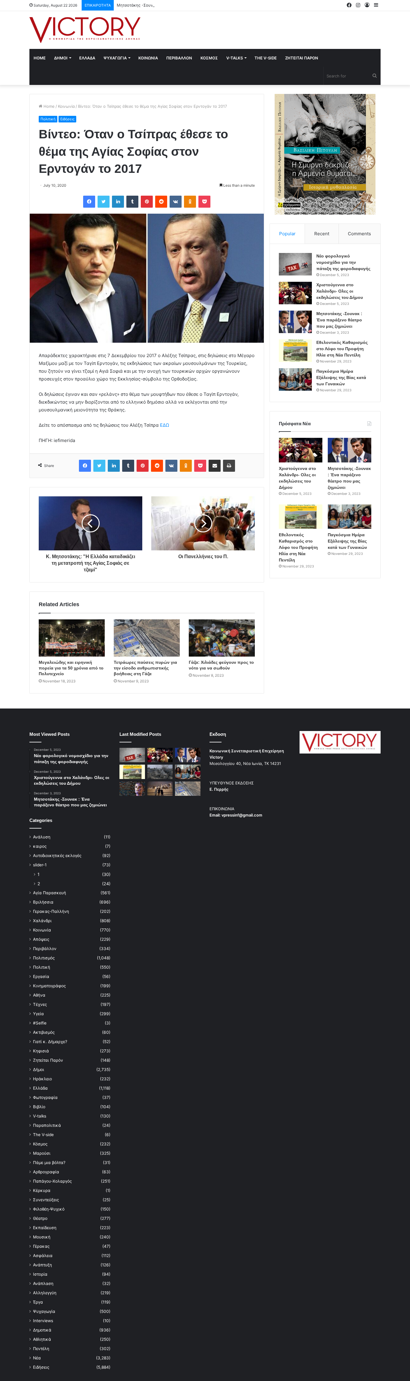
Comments (359, 233)
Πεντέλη (41, 1348)
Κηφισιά (41, 1051)
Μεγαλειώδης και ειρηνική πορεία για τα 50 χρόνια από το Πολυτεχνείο (71, 668)
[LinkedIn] (118, 202)
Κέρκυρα (41, 1190)
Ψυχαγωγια (115, 58)
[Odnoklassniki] (190, 202)
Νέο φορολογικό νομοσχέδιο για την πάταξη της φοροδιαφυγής (343, 262)
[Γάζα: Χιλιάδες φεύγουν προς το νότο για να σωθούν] (222, 638)
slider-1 (40, 864)
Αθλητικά (42, 1339)
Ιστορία (40, 1274)
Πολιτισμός (44, 957)
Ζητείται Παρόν (48, 1060)
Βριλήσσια (43, 902)
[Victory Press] (84, 30)
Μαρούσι (41, 1153)
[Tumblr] (132, 202)
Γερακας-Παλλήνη (51, 911)
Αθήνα (39, 995)
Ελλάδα (40, 1088)
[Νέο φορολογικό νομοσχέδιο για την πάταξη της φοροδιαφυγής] (295, 264)
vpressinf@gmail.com (242, 815)
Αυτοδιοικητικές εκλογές (57, 855)
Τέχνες (40, 1004)
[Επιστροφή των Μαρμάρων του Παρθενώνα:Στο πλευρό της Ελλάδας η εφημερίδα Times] (160, 788)
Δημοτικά (42, 1330)
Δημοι (61, 58)
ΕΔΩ (164, 425)
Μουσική (41, 1237)
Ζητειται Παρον (301, 58)
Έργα (38, 1302)
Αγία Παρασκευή (49, 892)
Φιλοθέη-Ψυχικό (49, 1209)
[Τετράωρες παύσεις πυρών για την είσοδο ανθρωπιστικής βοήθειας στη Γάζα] (147, 638)
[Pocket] (204, 202)
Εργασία (41, 976)
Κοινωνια (148, 58)
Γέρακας (41, 1246)
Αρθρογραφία (46, 1171)
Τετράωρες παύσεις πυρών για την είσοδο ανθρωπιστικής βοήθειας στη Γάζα (145, 668)
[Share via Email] (215, 466)
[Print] (229, 466)
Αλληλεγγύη (44, 1292)
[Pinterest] (147, 202)
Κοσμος (209, 58)
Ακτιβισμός (44, 1032)
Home (40, 58)
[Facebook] (89, 202)
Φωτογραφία (45, 1097)
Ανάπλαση (43, 1283)
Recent (321, 233)
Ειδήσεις (67, 119)
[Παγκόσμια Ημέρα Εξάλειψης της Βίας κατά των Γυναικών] (295, 379)
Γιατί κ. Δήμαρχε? (50, 1041)
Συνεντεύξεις (46, 1199)
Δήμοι (38, 1069)
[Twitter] (104, 202)
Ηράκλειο (42, 1078)
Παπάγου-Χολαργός (52, 1181)
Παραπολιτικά (47, 1125)
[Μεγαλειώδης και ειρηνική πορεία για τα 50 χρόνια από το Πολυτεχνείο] (72, 638)
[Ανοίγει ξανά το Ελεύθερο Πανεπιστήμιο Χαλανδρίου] (132, 788)
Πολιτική (48, 119)
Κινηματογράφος (49, 985)
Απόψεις (41, 939)
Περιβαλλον (179, 58)
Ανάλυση (41, 837)
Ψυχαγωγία (44, 1311)
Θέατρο (40, 1218)
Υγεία (38, 1013)
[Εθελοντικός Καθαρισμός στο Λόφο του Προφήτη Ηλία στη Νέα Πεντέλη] (295, 350)
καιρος (40, 846)
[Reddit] (161, 202)
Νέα (37, 1357)
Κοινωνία (66, 106)
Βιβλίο (39, 1106)
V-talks (234, 58)
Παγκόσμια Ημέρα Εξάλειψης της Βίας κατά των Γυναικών (341, 377)
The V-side (266, 58)
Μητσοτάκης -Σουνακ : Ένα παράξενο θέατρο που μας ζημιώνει (177, 5)
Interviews (43, 1320)
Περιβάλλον (44, 948)
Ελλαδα (87, 58)
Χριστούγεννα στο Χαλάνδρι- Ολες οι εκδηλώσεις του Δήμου (339, 291)
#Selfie (40, 1023)
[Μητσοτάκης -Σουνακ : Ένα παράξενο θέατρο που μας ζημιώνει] (295, 322)
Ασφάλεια (43, 1255)
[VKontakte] (176, 202)
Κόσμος (40, 1144)
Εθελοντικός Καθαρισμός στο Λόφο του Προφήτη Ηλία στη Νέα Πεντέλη (342, 348)
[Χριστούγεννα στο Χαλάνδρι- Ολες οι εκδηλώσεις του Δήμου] (295, 293)
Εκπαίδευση (44, 1227)
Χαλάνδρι (42, 920)
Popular (287, 233)
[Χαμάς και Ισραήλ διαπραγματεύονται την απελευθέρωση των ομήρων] (160, 772)
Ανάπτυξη (42, 1264)
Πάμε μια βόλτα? (49, 1162)
